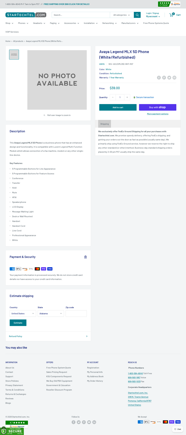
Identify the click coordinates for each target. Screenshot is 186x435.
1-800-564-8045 (135, 373)
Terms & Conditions (14, 389)
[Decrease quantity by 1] (113, 97)
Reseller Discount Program (59, 389)
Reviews (9, 398)
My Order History (95, 380)
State (40, 307)
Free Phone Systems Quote (156, 23)
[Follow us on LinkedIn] (94, 422)
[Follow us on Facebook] (73, 422)
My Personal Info (95, 372)
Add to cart (118, 107)
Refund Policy (15, 336)
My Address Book (95, 376)
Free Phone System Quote (58, 367)
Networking (108, 23)
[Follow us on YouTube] (89, 422)
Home (7, 41)
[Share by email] (174, 77)
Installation (89, 23)
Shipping (104, 123)
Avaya (102, 64)
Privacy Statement (14, 385)
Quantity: (103, 97)
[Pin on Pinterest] (164, 77)
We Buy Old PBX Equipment (59, 380)
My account (152, 16)
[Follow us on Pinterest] (84, 422)
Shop (7, 23)
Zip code (70, 307)
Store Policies (12, 380)
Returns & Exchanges (15, 394)
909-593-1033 (134, 381)
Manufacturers (128, 23)
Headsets (37, 23)
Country (13, 307)
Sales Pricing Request (56, 372)
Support (9, 376)
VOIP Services (12, 31)
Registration (93, 367)
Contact (9, 372)
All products (18, 41)
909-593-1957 (134, 377)
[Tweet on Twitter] (169, 77)
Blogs (8, 403)
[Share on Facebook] (159, 77)
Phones (21, 23)
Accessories (70, 23)
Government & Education (58, 385)
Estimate (18, 322)
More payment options (157, 113)
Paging (53, 23)
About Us (9, 367)
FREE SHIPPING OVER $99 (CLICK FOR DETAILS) (66, 4)
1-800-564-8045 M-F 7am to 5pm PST (22, 4)
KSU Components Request (59, 376)
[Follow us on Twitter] (79, 422)
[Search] (137, 15)
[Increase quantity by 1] (127, 97)
